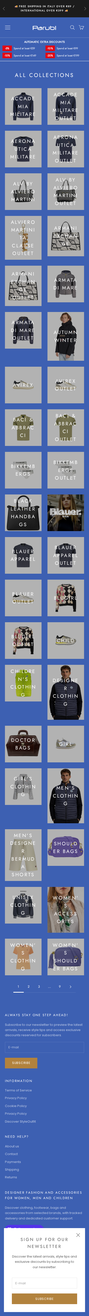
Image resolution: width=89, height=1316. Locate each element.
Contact (11, 1154)
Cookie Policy (16, 1106)
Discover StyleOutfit (20, 1121)
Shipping (12, 1169)
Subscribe (44, 1299)
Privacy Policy (16, 1098)
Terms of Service (18, 1090)
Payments (13, 1162)
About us (12, 1146)
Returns (11, 1177)
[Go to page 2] (70, 986)
